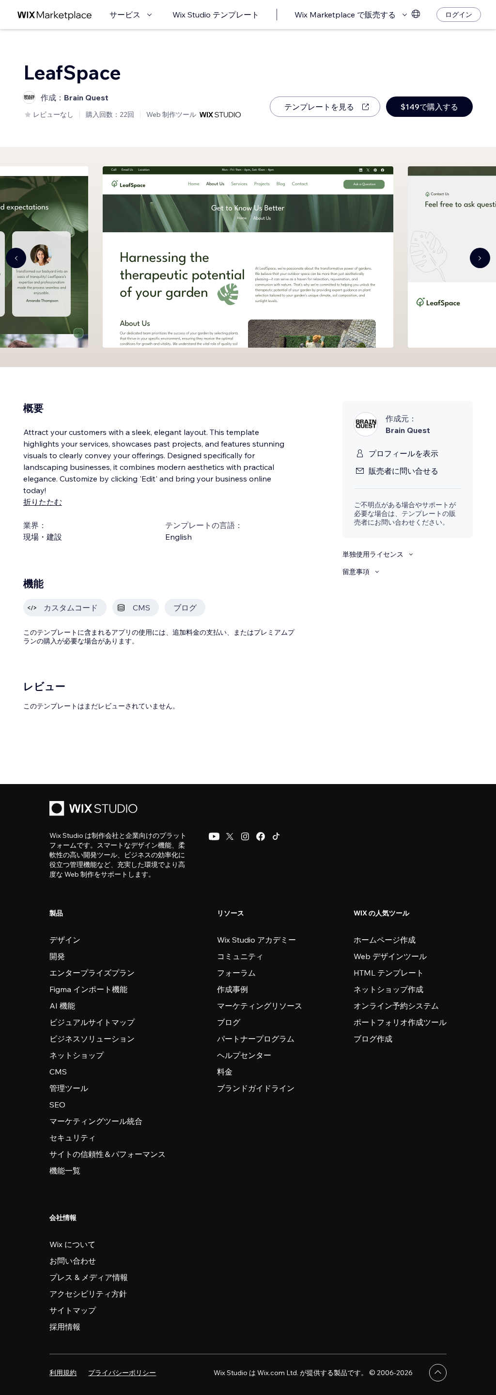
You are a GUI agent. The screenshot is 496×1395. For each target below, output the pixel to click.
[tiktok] (276, 836)
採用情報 (64, 1326)
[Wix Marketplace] (54, 14)
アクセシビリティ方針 (88, 1294)
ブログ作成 (373, 1038)
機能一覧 (64, 1170)
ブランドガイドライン (255, 1088)
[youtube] (214, 836)
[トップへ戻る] (438, 1372)
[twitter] (229, 836)
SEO (57, 1104)
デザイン (64, 940)
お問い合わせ (72, 1261)
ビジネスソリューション (92, 1038)
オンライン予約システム (396, 1005)
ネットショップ (76, 1055)
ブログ (228, 1022)
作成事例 (232, 989)
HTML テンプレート (389, 973)
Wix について (72, 1244)
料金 (224, 1071)
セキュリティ (72, 1137)
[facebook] (260, 836)
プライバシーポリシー (122, 1372)
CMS (58, 1071)
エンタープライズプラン (92, 973)
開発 (57, 956)
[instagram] (245, 836)
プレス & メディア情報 (88, 1277)
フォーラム (236, 973)
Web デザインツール (390, 956)
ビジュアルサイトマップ (92, 1022)
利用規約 (63, 1372)
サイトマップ (72, 1310)
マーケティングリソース (259, 1005)
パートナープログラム (255, 1038)
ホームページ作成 (385, 940)
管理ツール (68, 1088)
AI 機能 (62, 1005)
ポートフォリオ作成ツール (400, 1022)
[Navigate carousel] (16, 258)
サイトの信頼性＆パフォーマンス (107, 1154)
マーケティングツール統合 (95, 1121)
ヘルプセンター (244, 1055)
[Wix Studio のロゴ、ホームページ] (94, 809)
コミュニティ (240, 956)
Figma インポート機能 (88, 989)
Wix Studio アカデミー (256, 940)
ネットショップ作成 (388, 989)
